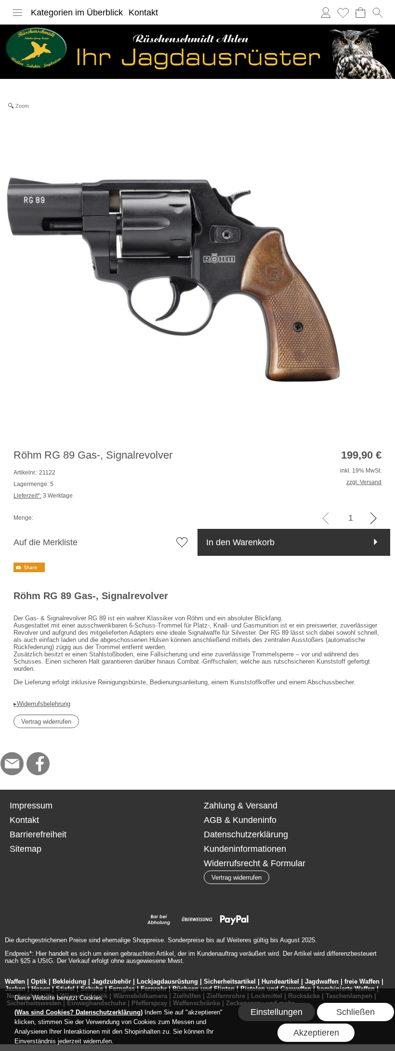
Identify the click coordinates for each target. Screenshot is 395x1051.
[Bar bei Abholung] (159, 919)
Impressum (31, 805)
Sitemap (25, 849)
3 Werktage (43, 495)
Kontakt (143, 12)
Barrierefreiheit (38, 834)
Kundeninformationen (245, 849)
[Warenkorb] (360, 12)
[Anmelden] (325, 12)
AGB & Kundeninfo (240, 820)
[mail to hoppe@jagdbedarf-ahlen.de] (12, 764)
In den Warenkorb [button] (240, 542)
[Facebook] (38, 764)
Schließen (355, 1012)
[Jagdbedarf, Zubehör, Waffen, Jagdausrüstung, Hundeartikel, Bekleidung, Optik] (197, 28)
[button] (17, 12)
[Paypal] (234, 919)
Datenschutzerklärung (246, 834)
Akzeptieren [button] (316, 1033)
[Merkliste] (343, 12)
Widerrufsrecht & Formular (254, 863)
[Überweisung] (197, 919)
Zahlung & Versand (240, 805)
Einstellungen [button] (276, 1012)
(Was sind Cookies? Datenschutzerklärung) (78, 1012)
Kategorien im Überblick (77, 12)
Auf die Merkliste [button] (45, 542)
